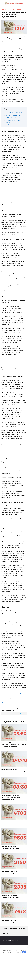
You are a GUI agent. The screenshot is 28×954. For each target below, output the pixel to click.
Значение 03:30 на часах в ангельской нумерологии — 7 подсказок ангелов (11, 797)
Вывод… (8, 124)
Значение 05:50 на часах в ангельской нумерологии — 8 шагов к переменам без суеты (13, 744)
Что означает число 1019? (14, 112)
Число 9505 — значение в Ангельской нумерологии (10, 847)
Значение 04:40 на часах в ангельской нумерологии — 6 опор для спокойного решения (13, 771)
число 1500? (18, 693)
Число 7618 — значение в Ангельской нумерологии (10, 921)
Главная (3, 9)
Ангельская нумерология (14, 9)
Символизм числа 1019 (13, 117)
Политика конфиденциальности (14, 928)
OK (24, 952)
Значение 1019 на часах (13, 115)
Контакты (6, 933)
